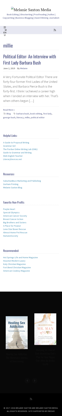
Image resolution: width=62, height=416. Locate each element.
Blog (9, 113)
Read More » (9, 109)
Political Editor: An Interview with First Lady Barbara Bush (29, 59)
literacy (20, 117)
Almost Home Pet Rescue (15, 232)
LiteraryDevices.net (12, 159)
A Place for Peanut (12, 225)
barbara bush (22, 113)
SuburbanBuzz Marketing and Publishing (22, 180)
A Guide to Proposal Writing (16, 142)
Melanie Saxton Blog (12, 187)
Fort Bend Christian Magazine (17, 267)
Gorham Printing (10, 184)
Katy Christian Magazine (14, 264)
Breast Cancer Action (13, 219)
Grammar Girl (9, 145)
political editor (38, 117)
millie (27, 117)
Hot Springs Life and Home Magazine (20, 257)
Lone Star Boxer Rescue (14, 229)
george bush (9, 117)
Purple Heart (9, 209)
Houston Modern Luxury (14, 260)
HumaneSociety (10, 235)
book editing (36, 113)
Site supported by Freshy (41, 411)
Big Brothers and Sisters (14, 222)
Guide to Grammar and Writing (17, 152)
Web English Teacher (13, 155)
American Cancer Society (15, 215)
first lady (47, 113)
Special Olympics (11, 212)
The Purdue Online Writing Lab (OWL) (20, 149)
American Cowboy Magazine (16, 270)
